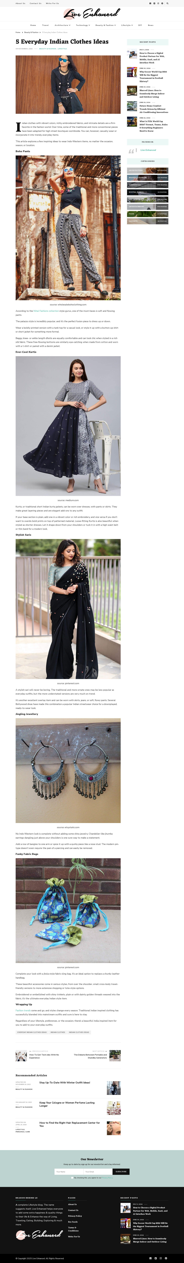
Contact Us (36, 3)
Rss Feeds (73, 1222)
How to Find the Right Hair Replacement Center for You (69, 1124)
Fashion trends (23, 1010)
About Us (20, 3)
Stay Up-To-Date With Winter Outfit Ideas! (64, 1082)
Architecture (61, 25)
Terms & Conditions (73, 1229)
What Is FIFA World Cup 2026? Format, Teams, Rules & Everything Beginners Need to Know (154, 126)
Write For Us (52, 3)
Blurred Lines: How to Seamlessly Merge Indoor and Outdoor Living (152, 94)
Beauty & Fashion (105, 25)
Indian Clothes (58, 1032)
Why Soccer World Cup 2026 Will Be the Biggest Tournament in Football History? (153, 76)
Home (33, 25)
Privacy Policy (107, 1178)
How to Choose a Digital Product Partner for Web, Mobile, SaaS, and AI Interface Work (152, 58)
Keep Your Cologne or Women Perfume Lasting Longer (67, 1104)
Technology (82, 25)
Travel (45, 25)
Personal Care (23, 1132)
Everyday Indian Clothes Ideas (32, 1032)
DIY (140, 25)
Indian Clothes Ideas (79, 1032)
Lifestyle (126, 25)
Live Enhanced (148, 150)
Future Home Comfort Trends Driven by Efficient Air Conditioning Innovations (154, 109)
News (151, 25)
